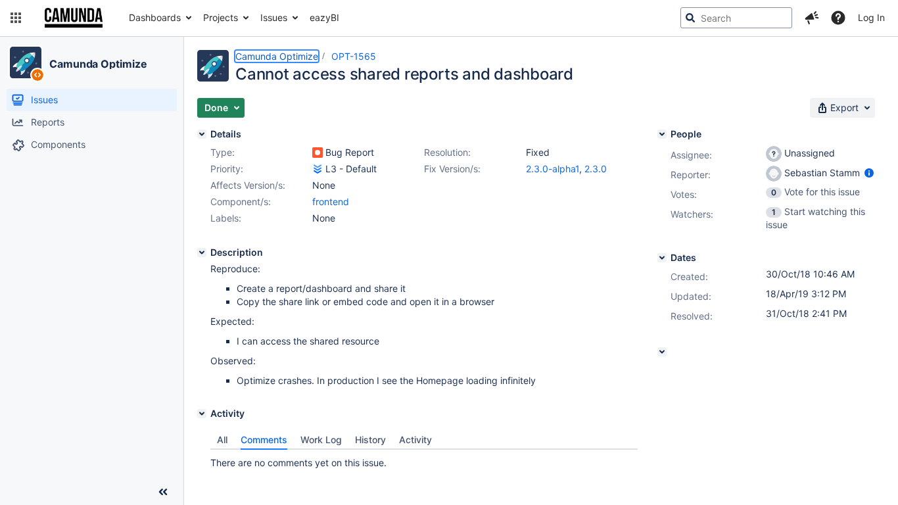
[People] (662, 134)
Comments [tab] (264, 439)
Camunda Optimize (98, 64)
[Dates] (662, 257)
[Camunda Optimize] (25, 62)
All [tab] (222, 439)
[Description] (201, 252)
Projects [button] (220, 17)
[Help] (838, 17)
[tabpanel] (424, 459)
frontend (330, 201)
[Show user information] (869, 172)
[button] (16, 18)
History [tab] (370, 439)
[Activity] (201, 413)
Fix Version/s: (452, 168)
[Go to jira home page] (73, 18)
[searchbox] (736, 17)
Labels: (225, 218)
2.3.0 (595, 168)
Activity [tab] (415, 439)
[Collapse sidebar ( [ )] (163, 492)
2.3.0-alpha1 (552, 168)
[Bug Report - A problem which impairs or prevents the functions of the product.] (317, 152)
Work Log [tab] (321, 439)
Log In (871, 17)
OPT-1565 (353, 56)
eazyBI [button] (324, 17)
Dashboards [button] (155, 17)
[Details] (201, 134)
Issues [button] (273, 17)
